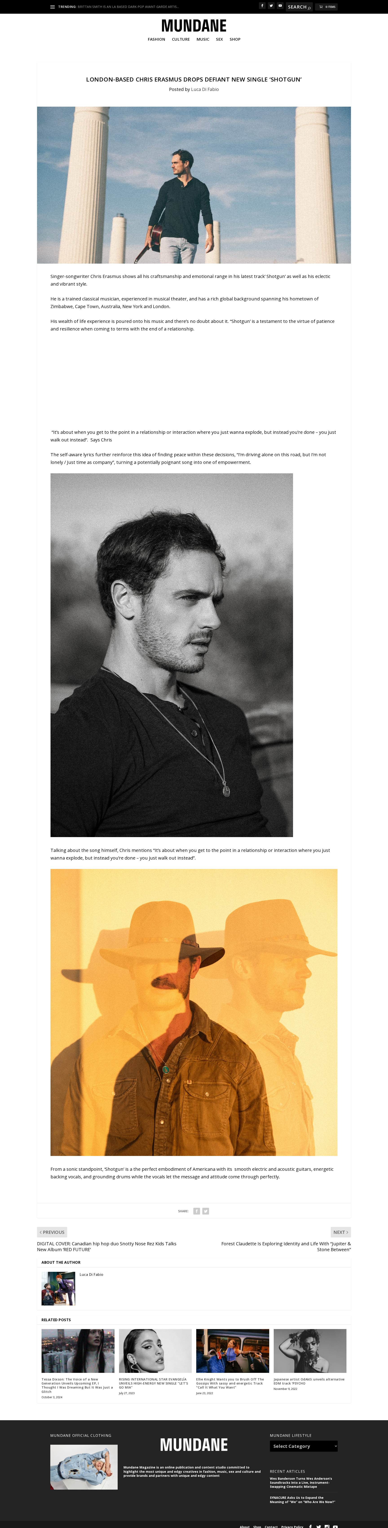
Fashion (156, 39)
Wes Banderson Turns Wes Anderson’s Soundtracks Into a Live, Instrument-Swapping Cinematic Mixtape (301, 1482)
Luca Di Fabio (205, 89)
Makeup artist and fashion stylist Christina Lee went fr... (118, 6)
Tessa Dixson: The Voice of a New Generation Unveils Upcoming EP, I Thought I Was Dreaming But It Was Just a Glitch (77, 1385)
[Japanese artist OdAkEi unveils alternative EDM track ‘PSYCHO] (310, 1351)
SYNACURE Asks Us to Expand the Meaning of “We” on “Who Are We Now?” (302, 1499)
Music (202, 39)
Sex (219, 39)
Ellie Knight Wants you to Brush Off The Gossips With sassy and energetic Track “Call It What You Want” (230, 1383)
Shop (235, 39)
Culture (181, 39)
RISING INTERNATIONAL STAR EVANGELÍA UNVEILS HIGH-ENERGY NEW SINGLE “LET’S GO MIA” (153, 1383)
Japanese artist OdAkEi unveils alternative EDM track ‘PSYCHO (309, 1381)
